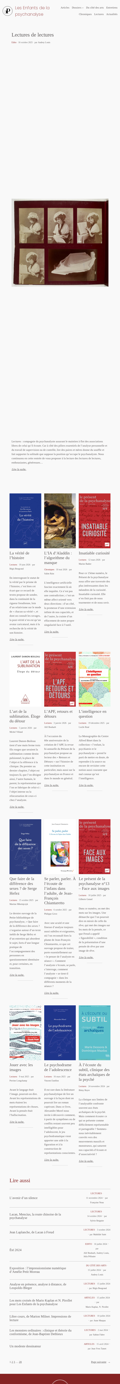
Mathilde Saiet (99, 1234)
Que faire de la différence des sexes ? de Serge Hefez (23, 885)
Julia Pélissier (90, 1256)
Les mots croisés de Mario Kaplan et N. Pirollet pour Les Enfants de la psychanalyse (41, 1302)
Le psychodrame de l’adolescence (58, 1067)
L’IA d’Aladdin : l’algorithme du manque (58, 558)
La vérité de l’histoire (19, 555)
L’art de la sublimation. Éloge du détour (25, 716)
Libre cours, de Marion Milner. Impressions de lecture (40, 1318)
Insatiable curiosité (94, 553)
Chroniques (49, 569)
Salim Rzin (49, 573)
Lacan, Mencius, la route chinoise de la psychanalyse (35, 1216)
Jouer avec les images (21, 1067)
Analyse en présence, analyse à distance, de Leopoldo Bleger (38, 1286)
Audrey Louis (44, 42)
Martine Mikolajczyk (19, 904)
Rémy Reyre (84, 1090)
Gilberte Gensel (85, 899)
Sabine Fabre (99, 1334)
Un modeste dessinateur (25, 1346)
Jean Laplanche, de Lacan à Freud (32, 1232)
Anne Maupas (100, 1320)
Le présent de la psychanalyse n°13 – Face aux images (94, 883)
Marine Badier (85, 564)
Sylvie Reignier (97, 1220)
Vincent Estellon (51, 1080)
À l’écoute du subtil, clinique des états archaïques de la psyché (94, 1072)
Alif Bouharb (50, 727)
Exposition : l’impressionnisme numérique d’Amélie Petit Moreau (38, 1269)
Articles (89, 1297)
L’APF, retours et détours (58, 714)
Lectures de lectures (33, 35)
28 (20, 1361)
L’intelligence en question (92, 714)
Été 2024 (16, 1250)
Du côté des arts (96, 1265)
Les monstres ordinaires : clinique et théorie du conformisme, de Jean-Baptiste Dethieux (41, 1332)
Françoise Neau (97, 1202)
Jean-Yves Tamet (98, 1348)
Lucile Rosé (84, 727)
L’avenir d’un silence (24, 1198)
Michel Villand (16, 732)
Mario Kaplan (92, 1307)
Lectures (13, 564)
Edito (14, 42)
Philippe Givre (50, 914)
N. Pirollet (103, 1307)
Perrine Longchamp (18, 1080)
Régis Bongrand (17, 568)
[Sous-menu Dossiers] (83, 7)
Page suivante (100, 1361)
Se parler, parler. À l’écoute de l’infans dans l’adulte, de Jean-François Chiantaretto (60, 890)
